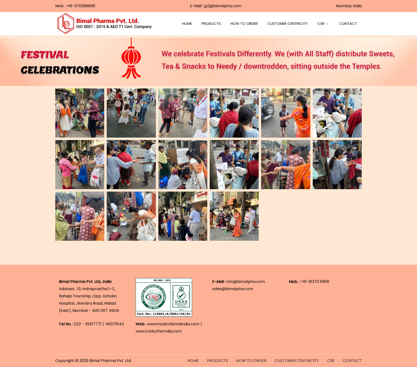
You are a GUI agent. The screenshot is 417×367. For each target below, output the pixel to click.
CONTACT (352, 360)
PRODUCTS (217, 360)
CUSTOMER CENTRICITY (297, 360)
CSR (330, 360)
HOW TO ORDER (251, 360)
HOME (193, 360)
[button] (79, 113)
